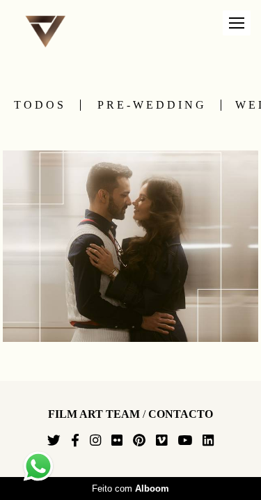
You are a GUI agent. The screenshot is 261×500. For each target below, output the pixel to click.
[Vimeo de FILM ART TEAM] (161, 441)
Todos (40, 105)
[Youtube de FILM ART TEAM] (184, 441)
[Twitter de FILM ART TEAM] (54, 441)
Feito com (130, 488)
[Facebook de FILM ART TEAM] (75, 441)
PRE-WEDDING (152, 105)
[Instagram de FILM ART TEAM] (95, 441)
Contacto (180, 414)
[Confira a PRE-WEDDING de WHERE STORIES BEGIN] (130, 246)
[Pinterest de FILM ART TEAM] (139, 441)
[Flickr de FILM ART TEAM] (116, 441)
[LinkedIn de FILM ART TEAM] (208, 441)
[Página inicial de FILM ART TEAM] (50, 32)
